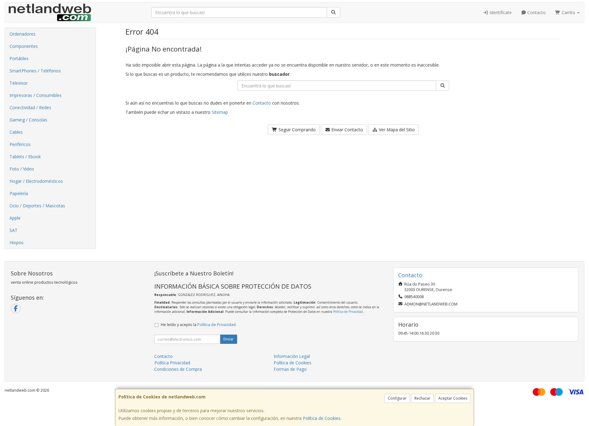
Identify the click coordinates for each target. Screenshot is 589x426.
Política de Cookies (322, 418)
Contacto (536, 12)
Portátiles (19, 58)
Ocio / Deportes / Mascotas (37, 206)
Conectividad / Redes (30, 107)
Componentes (24, 46)
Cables (16, 132)
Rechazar (422, 398)
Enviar (228, 339)
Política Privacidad (172, 363)
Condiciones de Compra (178, 369)
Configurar (397, 398)
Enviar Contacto (346, 129)
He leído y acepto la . (199, 324)
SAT (13, 230)
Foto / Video (22, 169)
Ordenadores (23, 34)
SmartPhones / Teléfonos (35, 71)
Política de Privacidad (348, 311)
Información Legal (292, 356)
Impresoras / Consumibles (36, 95)
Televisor (19, 83)
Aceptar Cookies (452, 398)
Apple (15, 218)
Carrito (568, 12)
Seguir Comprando (296, 129)
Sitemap (220, 112)
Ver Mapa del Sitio (396, 129)
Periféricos (20, 144)
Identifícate (500, 12)
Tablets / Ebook (25, 156)
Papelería (19, 193)
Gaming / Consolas (28, 120)
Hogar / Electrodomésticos (36, 181)
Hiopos (17, 242)
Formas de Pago (290, 369)
